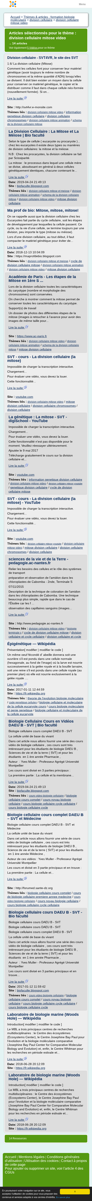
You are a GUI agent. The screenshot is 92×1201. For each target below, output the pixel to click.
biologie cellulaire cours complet (49, 893)
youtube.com (24, 396)
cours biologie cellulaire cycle (28, 807)
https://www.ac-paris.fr (32, 336)
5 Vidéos (32, 47)
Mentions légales (32, 1157)
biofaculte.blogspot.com (33, 186)
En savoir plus (63, 1197)
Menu (82, 4)
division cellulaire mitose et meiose (49, 190)
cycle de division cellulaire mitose (46, 632)
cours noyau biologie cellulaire (58, 901)
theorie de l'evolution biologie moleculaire (55, 698)
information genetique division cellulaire (55, 479)
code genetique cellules (23, 702)
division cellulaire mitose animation (49, 120)
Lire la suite (15, 98)
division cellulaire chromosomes (54, 405)
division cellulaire (18, 409)
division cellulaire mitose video (45, 112)
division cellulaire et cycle (64, 636)
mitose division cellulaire (63, 269)
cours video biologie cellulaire (46, 795)
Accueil (10, 1157)
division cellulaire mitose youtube (65, 483)
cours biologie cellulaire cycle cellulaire (49, 803)
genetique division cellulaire (28, 487)
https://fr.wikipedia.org (30, 693)
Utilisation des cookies (41, 1161)
